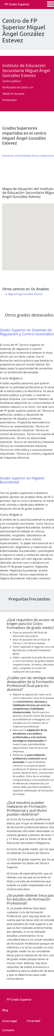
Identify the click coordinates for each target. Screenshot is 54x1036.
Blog (5, 1010)
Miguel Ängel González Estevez (25, 294)
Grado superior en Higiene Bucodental (22, 480)
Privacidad (33, 1021)
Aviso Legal (9, 1021)
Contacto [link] (8, 1030)
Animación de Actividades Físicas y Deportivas (28, 155)
